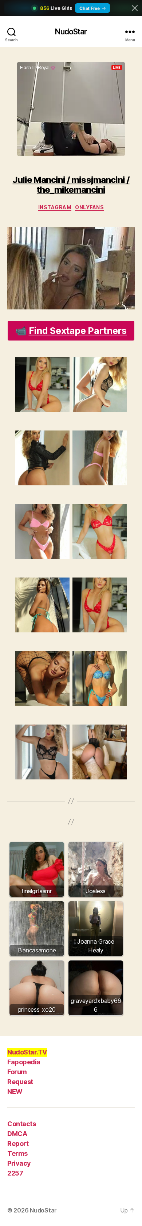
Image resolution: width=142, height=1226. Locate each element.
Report (17, 1143)
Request (20, 1082)
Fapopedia (23, 1062)
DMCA (17, 1133)
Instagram (55, 207)
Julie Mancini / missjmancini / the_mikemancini (70, 184)
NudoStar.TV (27, 1052)
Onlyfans (89, 207)
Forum (17, 1072)
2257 (15, 1173)
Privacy (19, 1163)
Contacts (21, 1124)
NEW (15, 1091)
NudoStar (71, 31)
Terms (17, 1153)
